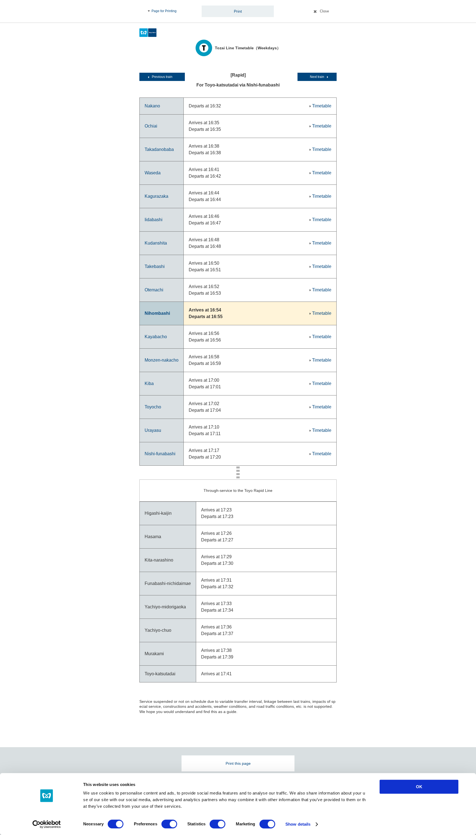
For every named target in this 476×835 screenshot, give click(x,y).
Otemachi (154, 290)
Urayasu (153, 430)
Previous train (162, 77)
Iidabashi (154, 219)
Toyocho (153, 407)
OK (419, 786)
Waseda (153, 172)
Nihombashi (157, 313)
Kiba (149, 383)
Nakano (152, 106)
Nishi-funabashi (160, 453)
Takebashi (155, 266)
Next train (317, 77)
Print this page (238, 763)
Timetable (321, 106)
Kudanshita (156, 243)
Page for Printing (164, 11)
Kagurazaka (156, 196)
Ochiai (151, 126)
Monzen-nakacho (161, 360)
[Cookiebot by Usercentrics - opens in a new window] (47, 824)
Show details (297, 824)
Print (238, 11)
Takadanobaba (159, 149)
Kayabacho (156, 336)
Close (324, 11)
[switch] (169, 824)
